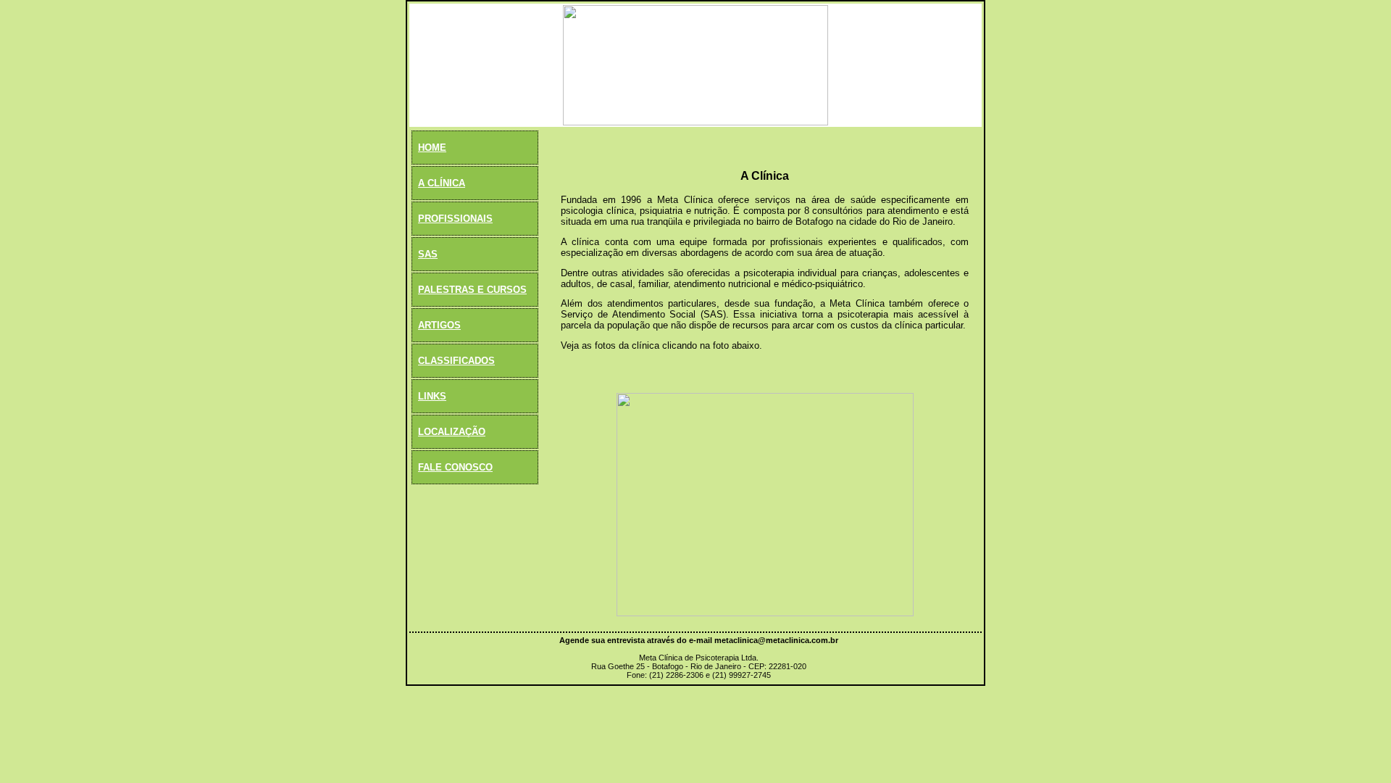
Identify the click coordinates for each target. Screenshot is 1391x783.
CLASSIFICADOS (456, 360)
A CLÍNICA (441, 183)
